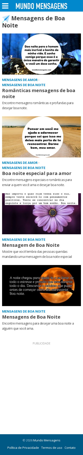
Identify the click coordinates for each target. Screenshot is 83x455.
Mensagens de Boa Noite (23, 85)
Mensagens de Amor (20, 79)
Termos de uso (51, 448)
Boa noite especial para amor (36, 173)
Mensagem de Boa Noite (30, 245)
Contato (70, 448)
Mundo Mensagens (46, 440)
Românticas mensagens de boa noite (38, 93)
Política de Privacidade (23, 448)
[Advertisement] (41, 388)
